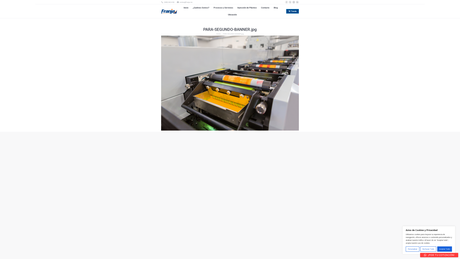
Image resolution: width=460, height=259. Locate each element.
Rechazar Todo (428, 249)
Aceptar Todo (444, 249)
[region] (428, 240)
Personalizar (412, 249)
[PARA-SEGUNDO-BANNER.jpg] (230, 83)
